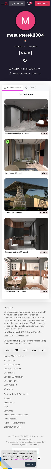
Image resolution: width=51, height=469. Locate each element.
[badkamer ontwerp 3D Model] (26, 234)
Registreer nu (42, 3)
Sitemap (36, 445)
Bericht (27, 53)
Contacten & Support (16, 394)
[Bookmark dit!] (44, 128)
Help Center (9, 402)
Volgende (32, 46)
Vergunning (8, 411)
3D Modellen (9, 360)
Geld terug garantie (12, 427)
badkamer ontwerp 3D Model (16, 252)
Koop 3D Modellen (14, 356)
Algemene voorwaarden (14, 423)
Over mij (31, 88)
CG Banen (8, 389)
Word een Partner (11, 381)
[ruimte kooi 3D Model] (26, 194)
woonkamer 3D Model (13, 173)
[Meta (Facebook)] (25, 60)
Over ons (9, 307)
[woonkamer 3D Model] (26, 155)
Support (7, 398)
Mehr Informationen (23, 459)
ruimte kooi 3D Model (13, 213)
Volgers (18, 46)
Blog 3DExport (10, 385)
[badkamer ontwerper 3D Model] (26, 115)
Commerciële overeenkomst (16, 414)
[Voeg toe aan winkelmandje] (39, 128)
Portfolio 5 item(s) (14, 88)
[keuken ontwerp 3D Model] (26, 273)
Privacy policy (10, 419)
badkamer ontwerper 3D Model (17, 134)
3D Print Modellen (12, 364)
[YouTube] (39, 458)
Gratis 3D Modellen (12, 368)
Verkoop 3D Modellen (13, 377)
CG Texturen (9, 373)
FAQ (6, 406)
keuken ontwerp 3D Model (15, 291)
